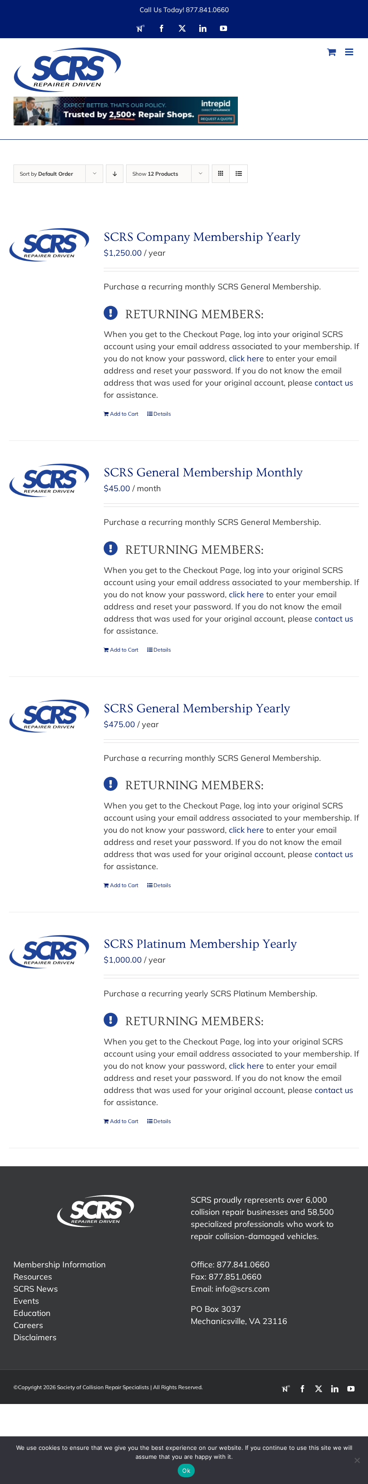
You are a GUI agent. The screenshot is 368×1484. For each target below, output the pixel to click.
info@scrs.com (242, 1289)
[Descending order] (114, 173)
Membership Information (59, 1264)
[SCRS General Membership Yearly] (49, 716)
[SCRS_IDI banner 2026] (125, 111)
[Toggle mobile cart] (331, 52)
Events (26, 1301)
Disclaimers (35, 1337)
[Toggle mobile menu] (350, 52)
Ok (186, 1470)
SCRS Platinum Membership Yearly (200, 944)
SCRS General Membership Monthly (203, 473)
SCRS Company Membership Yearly (202, 237)
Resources (32, 1276)
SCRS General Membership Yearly (197, 708)
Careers (28, 1325)
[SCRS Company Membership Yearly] (49, 245)
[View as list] (238, 173)
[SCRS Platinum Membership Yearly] (49, 952)
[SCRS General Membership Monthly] (49, 480)
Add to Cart (124, 413)
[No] (356, 1460)
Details (162, 413)
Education (32, 1313)
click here (246, 358)
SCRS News (35, 1289)
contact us (334, 383)
